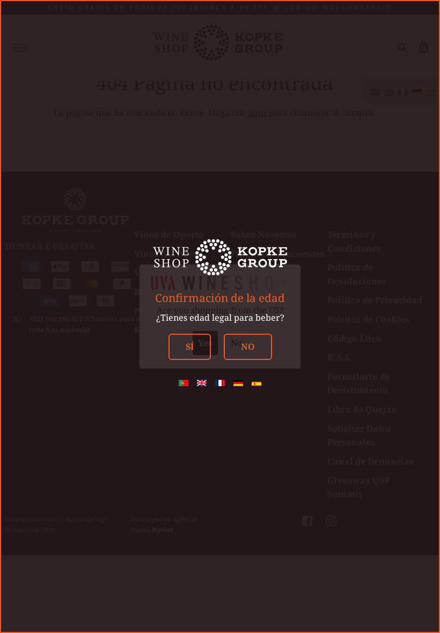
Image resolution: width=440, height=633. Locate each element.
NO (248, 346)
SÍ (190, 346)
